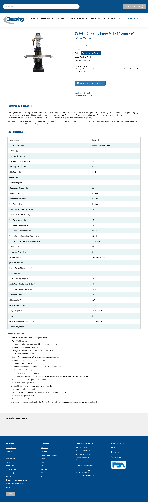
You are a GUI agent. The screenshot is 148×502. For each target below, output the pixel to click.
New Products (10, 459)
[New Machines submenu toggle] (53, 18)
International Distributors (14, 484)
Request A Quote (11, 473)
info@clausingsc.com (88, 476)
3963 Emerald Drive (83, 448)
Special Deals (10, 466)
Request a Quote (91, 53)
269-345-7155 (86, 454)
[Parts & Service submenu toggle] (119, 18)
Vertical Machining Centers (49, 455)
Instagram (117, 457)
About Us (9, 451)
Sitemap (8, 487)
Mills (42, 462)
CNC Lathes (44, 448)
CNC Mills (44, 451)
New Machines (45, 18)
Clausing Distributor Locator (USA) (17, 480)
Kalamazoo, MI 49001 (83, 451)
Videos (8, 462)
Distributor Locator (95, 18)
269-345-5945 (84, 457)
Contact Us (80, 18)
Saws (42, 466)
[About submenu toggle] (38, 18)
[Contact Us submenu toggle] (87, 18)
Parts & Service (111, 18)
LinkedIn (117, 453)
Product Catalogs (11, 469)
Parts (42, 476)
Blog (7, 455)
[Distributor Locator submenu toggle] (104, 18)
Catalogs (72, 18)
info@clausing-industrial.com (91, 460)
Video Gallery (60, 18)
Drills (42, 473)
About (33, 18)
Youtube (117, 448)
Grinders (44, 469)
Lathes (43, 459)
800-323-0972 (86, 470)
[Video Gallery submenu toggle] (67, 18)
